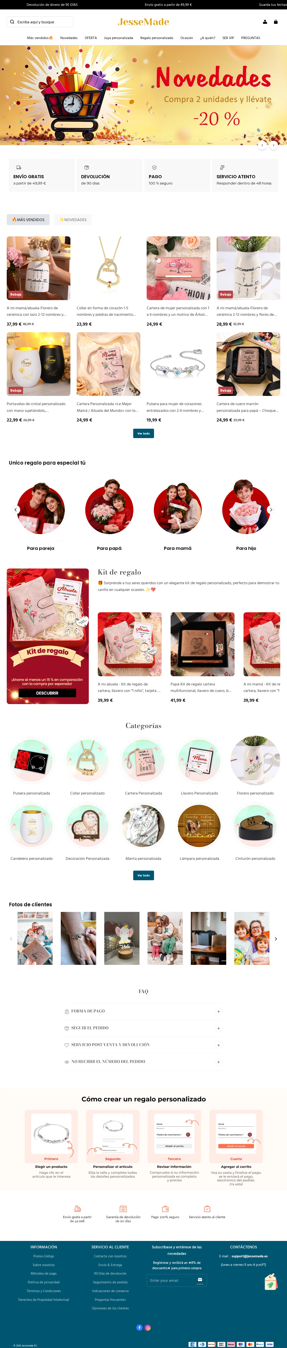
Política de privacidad (44, 1282)
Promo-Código (43, 1256)
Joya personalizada (118, 37)
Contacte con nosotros (110, 1256)
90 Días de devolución (110, 1273)
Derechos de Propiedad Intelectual (43, 1299)
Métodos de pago (44, 1273)
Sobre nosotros (43, 1264)
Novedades (69, 37)
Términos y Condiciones (44, 1290)
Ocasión (186, 37)
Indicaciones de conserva (110, 1290)
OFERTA (91, 37)
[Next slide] (271, 509)
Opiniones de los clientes (110, 1308)
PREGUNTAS (250, 37)
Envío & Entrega (110, 1264)
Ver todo (143, 433)
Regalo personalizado (156, 37)
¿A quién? (207, 37)
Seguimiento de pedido (110, 1282)
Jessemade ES (29, 1345)
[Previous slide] (15, 509)
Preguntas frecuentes (110, 1299)
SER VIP (228, 37)
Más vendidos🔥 (40, 37)
